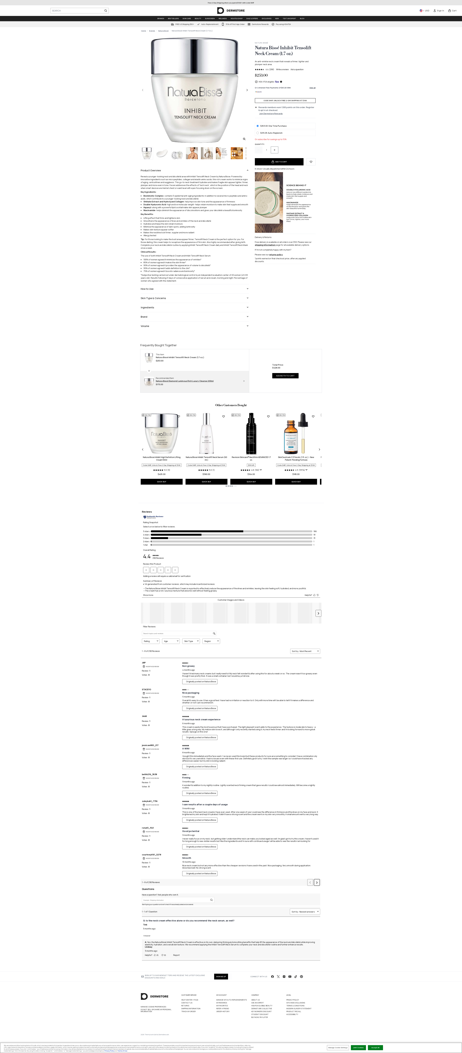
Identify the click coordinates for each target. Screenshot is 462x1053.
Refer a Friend (222, 1008)
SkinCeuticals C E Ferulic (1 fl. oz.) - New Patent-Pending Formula (296, 458)
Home (143, 31)
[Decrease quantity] (258, 150)
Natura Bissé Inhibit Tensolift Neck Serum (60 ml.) (206, 458)
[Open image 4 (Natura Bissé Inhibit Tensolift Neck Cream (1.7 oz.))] (192, 153)
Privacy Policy (292, 1000)
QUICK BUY (161, 482)
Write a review (282, 69)
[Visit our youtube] (290, 976)
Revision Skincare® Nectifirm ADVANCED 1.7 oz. (251, 458)
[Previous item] (143, 449)
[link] (439, 10)
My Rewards (221, 1003)
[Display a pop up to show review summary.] (261, 470)
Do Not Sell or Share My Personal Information (156, 1010)
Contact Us (186, 1003)
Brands (152, 31)
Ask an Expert (257, 1003)
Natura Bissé (163, 31)
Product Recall (293, 1011)
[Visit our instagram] (284, 976)
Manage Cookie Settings (338, 1047)
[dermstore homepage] (231, 10)
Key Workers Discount (261, 1011)
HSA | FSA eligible (266, 81)
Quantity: (260, 144)
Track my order (188, 1011)
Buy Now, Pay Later (259, 1017)
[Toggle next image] (247, 90)
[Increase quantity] (274, 150)
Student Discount (260, 1014)
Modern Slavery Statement (299, 1008)
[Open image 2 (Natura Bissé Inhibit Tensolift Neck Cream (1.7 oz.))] (162, 153)
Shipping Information (191, 1008)
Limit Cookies (358, 1047)
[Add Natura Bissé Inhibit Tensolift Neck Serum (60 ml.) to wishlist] (223, 416)
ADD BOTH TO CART (285, 375)
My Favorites (222, 1005)
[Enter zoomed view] (244, 139)
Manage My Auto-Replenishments (231, 1000)
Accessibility (292, 1014)
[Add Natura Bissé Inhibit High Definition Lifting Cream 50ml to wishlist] (179, 416)
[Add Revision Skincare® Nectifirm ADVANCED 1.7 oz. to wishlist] (268, 416)
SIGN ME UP (221, 976)
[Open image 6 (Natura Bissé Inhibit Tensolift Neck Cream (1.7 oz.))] (222, 153)
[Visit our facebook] (272, 976)
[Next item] (319, 449)
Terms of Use (122, 1051)
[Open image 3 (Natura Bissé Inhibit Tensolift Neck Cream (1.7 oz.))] (177, 153)
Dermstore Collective (261, 1008)
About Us (255, 1000)
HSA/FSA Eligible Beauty (261, 1005)
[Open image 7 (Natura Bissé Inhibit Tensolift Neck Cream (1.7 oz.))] (237, 153)
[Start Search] (105, 10)
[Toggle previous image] (143, 90)
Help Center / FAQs (189, 1000)
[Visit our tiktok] (296, 976)
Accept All (375, 1047)
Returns (185, 1005)
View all (312, 88)
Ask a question (297, 69)
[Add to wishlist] (311, 161)
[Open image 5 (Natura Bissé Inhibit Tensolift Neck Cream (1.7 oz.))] (207, 153)
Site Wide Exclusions (295, 1003)
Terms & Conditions (295, 1005)
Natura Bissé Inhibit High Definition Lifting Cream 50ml (161, 458)
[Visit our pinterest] (301, 976)
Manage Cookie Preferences (153, 1007)
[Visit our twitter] (278, 976)
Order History (223, 1011)
